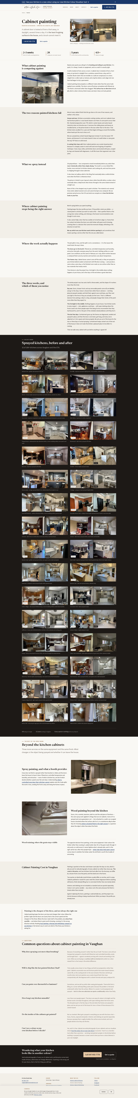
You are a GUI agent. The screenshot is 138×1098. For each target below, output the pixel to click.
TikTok (96, 1080)
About (77, 7)
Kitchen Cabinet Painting (76, 1083)
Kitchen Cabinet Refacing (76, 1080)
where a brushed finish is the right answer (95, 824)
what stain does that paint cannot (104, 850)
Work (71, 7)
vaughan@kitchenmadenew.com (30, 1082)
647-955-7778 (110, 7)
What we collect (38, 1095)
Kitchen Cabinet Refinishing (77, 1085)
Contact (83, 7)
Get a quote (94, 7)
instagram (96, 1083)
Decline (103, 1092)
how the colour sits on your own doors (82, 1031)
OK (111, 1092)
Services (65, 7)
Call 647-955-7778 (29, 41)
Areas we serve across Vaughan (54, 1085)
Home (23, 13)
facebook (96, 1085)
